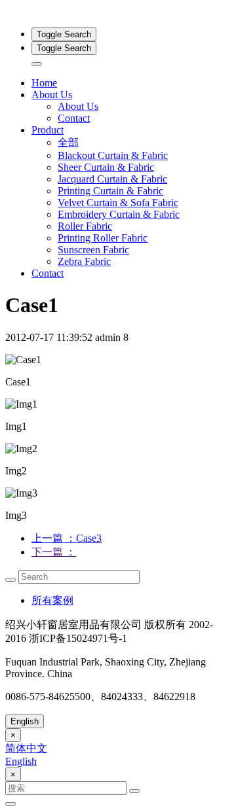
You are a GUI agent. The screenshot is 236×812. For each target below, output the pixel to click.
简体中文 (26, 748)
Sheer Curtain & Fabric (106, 167)
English (24, 721)
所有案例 (52, 600)
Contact (74, 118)
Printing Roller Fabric (103, 237)
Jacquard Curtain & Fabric (112, 179)
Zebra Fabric (84, 261)
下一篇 (53, 551)
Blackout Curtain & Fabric (113, 155)
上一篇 (66, 538)
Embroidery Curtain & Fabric (119, 214)
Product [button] (47, 129)
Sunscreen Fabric (93, 249)
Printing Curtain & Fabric (110, 190)
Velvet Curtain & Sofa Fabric (118, 202)
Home (44, 82)
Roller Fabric (85, 226)
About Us (78, 106)
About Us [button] (51, 94)
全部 (68, 142)
